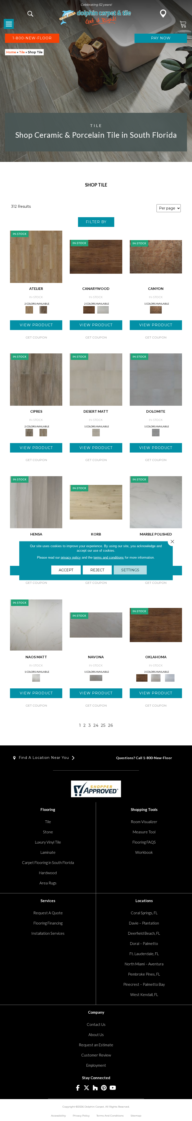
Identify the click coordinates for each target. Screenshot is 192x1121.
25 (103, 725)
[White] (103, 309)
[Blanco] (156, 379)
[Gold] (36, 625)
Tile (22, 52)
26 (110, 725)
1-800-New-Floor (157, 758)
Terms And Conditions (110, 1115)
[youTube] (112, 1088)
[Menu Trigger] (9, 24)
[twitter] (86, 1088)
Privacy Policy (81, 1115)
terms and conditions (109, 557)
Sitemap (135, 1115)
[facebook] (78, 1088)
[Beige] (36, 256)
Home (11, 52)
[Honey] (96, 256)
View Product (36, 325)
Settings (130, 570)
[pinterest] (104, 1088)
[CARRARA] (156, 502)
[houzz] (95, 1088)
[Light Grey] (43, 432)
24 (95, 725)
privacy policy (71, 557)
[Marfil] (96, 379)
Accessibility (58, 1115)
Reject (97, 570)
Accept (66, 570)
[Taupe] (43, 309)
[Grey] (36, 379)
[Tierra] (156, 256)
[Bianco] (96, 625)
